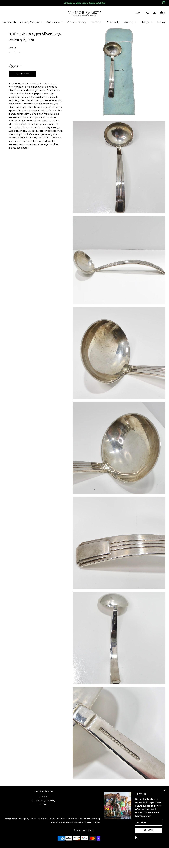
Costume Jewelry (76, 22)
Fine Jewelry (113, 22)
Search (43, 796)
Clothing (129, 22)
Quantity (12, 47)
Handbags (96, 22)
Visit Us (43, 804)
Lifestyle (145, 22)
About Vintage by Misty (43, 800)
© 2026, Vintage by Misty (83, 830)
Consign (161, 22)
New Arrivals (9, 22)
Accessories (53, 22)
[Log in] (154, 12)
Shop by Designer (30, 22)
